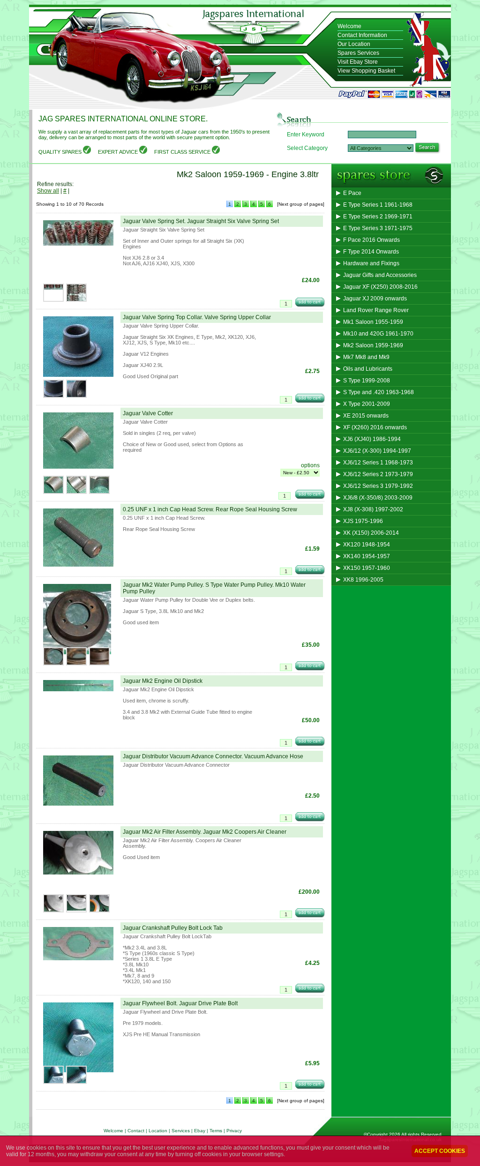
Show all (48, 190)
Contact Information (362, 35)
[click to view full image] (78, 246)
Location (158, 1130)
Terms (216, 1130)
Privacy (234, 1130)
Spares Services (358, 53)
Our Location (354, 44)
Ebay (200, 1130)
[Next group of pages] (300, 204)
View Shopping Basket (366, 70)
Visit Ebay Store (358, 62)
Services (181, 1130)
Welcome (349, 26)
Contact (136, 1130)
